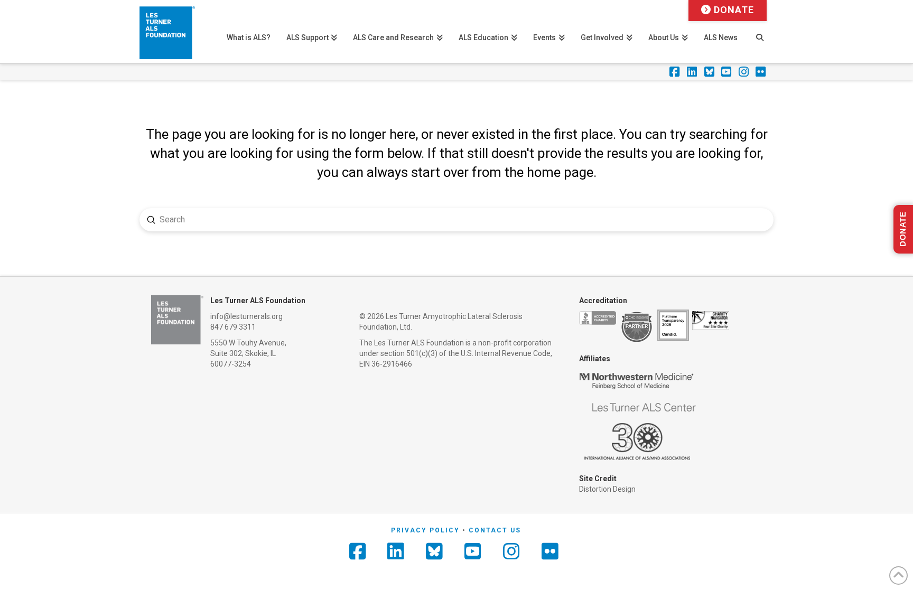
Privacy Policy (425, 530)
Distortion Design (607, 489)
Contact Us (495, 530)
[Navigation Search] (760, 31)
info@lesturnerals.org (246, 316)
